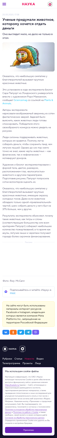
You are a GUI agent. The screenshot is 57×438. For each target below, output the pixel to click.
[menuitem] (7, 358)
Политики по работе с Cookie (25, 412)
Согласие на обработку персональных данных (24, 417)
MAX (13, 293)
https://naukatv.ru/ (12, 385)
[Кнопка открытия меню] (4, 4)
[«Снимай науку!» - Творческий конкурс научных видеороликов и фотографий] (50, 4)
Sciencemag (20, 100)
